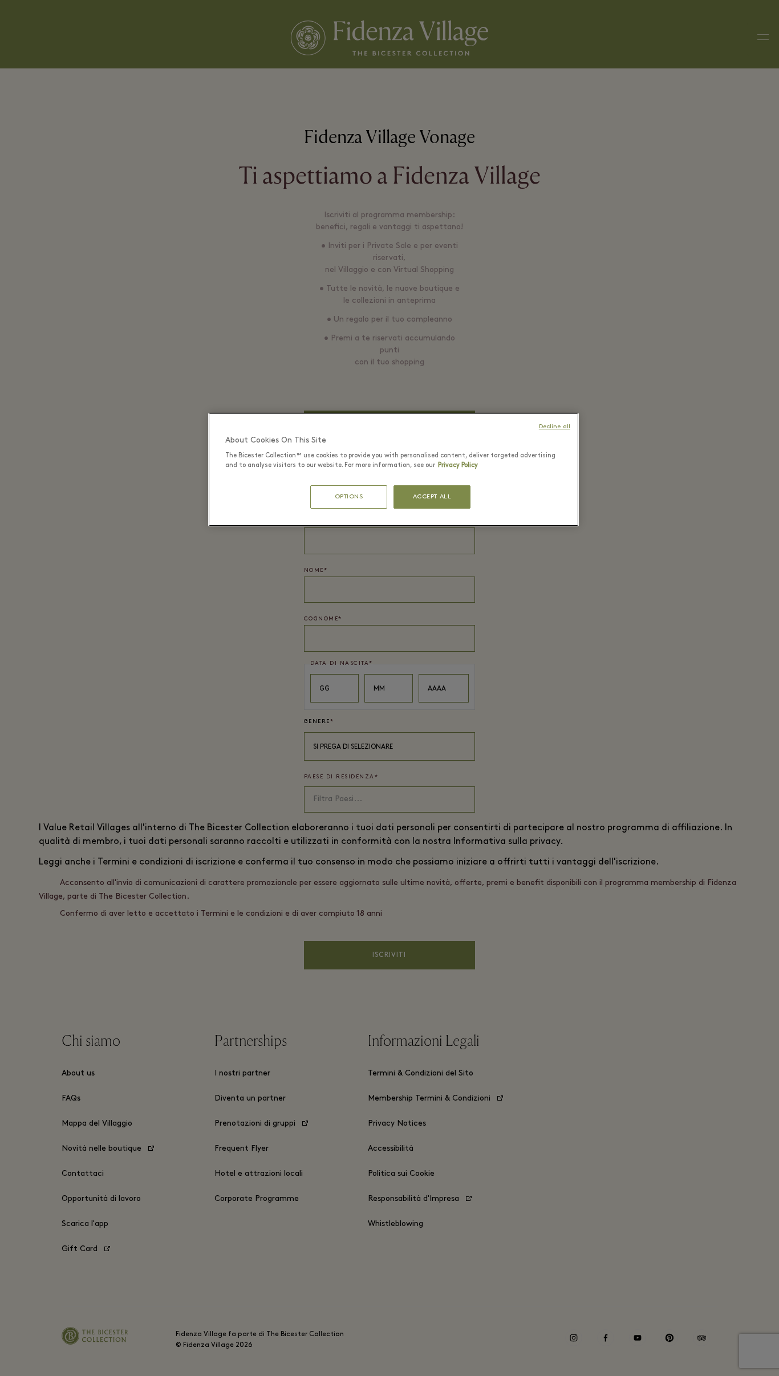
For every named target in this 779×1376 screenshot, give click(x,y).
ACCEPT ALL (432, 497)
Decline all (554, 427)
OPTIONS (349, 497)
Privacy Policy (458, 465)
